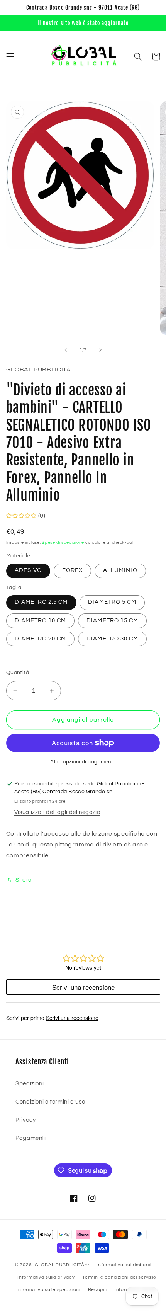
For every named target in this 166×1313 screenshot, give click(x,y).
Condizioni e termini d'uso (50, 1102)
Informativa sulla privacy (46, 1277)
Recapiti (97, 1289)
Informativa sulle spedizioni (48, 1289)
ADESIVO (28, 570)
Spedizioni (29, 1084)
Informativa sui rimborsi (124, 1265)
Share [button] (23, 880)
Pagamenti (30, 1138)
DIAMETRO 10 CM (40, 620)
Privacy (25, 1120)
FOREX (72, 570)
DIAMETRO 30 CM (112, 639)
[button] (10, 56)
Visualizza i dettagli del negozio (57, 812)
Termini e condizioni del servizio (119, 1277)
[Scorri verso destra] (100, 349)
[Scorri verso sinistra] (65, 349)
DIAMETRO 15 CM (112, 620)
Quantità (17, 672)
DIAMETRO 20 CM (40, 639)
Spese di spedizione (63, 542)
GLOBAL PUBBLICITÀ (60, 1265)
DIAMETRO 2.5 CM (41, 602)
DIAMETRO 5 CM (112, 602)
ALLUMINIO (120, 570)
